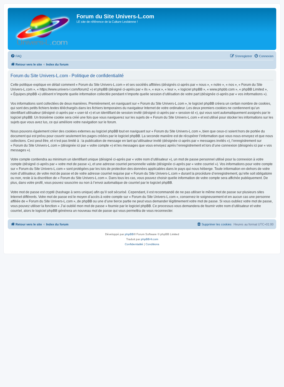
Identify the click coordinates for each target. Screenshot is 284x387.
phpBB (129, 234)
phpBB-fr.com (149, 239)
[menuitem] (16, 56)
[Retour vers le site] (43, 29)
